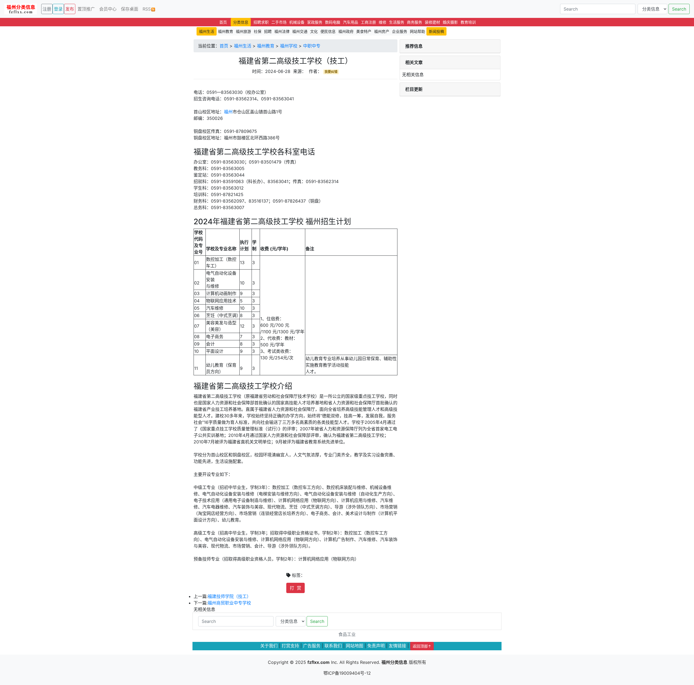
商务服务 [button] (414, 22)
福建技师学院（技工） (229, 596)
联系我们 (333, 645)
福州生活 (242, 46)
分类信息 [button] (240, 22)
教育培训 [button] (468, 22)
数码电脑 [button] (332, 22)
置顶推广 (86, 9)
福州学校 (288, 46)
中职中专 (311, 46)
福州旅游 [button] (243, 31)
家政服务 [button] (314, 22)
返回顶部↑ (422, 646)
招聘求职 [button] (261, 22)
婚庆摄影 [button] (450, 22)
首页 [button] (223, 22)
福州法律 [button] (282, 31)
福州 (228, 111)
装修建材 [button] (432, 22)
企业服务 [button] (399, 31)
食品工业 (347, 634)
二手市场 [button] (279, 22)
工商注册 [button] (368, 22)
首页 (224, 46)
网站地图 (354, 645)
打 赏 (295, 588)
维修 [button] (382, 22)
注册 (47, 9)
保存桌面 (129, 9)
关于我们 (269, 645)
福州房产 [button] (381, 31)
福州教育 (265, 46)
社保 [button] (257, 31)
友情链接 (397, 645)
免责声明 (376, 645)
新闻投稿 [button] (436, 31)
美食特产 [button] (363, 31)
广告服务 (311, 645)
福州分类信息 (394, 662)
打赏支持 (290, 645)
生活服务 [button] (396, 22)
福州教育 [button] (225, 31)
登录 (58, 9)
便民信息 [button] (328, 31)
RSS (147, 9)
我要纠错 (331, 72)
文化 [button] (314, 31)
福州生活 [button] (206, 31)
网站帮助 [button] (417, 31)
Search (679, 9)
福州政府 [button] (346, 31)
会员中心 (108, 9)
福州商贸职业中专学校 (229, 603)
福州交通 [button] (299, 31)
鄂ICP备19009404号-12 (347, 673)
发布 (69, 9)
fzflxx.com (318, 662)
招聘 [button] (268, 31)
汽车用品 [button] (350, 22)
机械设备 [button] (296, 22)
